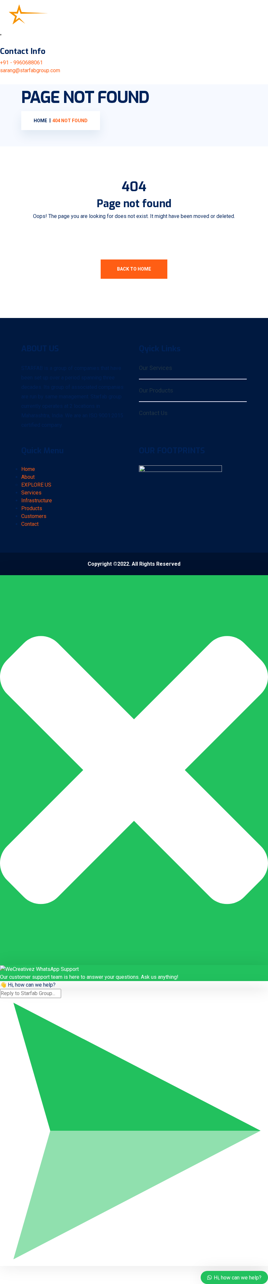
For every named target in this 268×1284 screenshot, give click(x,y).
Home (28, 469)
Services (31, 493)
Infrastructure (36, 500)
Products (31, 508)
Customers (33, 516)
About (28, 477)
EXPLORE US (36, 485)
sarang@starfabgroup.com (30, 70)
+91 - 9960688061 (21, 62)
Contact (30, 524)
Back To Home (134, 269)
